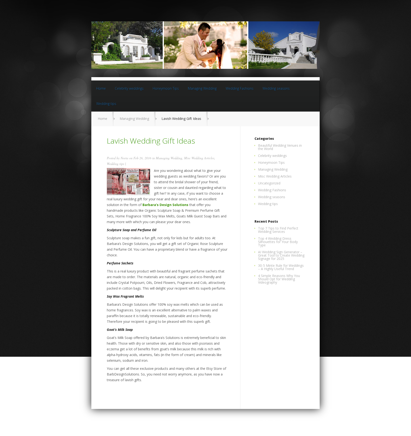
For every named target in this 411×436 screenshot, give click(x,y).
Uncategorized (269, 183)
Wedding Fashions (240, 88)
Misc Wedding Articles (199, 158)
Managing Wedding (202, 88)
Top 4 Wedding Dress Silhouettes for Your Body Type (278, 241)
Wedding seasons (276, 88)
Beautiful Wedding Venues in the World (280, 147)
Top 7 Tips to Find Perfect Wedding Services (278, 230)
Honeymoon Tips (166, 88)
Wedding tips (106, 103)
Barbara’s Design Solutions (165, 204)
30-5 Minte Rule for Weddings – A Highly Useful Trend (281, 267)
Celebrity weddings (129, 88)
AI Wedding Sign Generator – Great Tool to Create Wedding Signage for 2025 (281, 255)
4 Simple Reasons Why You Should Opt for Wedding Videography (279, 279)
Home (101, 88)
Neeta (124, 158)
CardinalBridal (279, 421)
